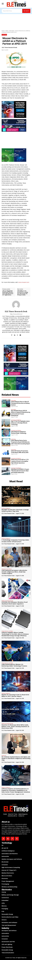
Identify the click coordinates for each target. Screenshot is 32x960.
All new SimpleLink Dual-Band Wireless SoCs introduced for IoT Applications (7, 292)
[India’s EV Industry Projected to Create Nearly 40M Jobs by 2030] (6, 452)
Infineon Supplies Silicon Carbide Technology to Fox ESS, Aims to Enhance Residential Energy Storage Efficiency (15, 634)
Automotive (13, 400)
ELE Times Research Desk (9, 47)
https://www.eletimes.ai (16, 314)
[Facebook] (11, 334)
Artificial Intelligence (6, 508)
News (7, 30)
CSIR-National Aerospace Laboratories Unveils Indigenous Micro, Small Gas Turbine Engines (14, 571)
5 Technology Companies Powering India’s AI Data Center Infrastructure (15, 540)
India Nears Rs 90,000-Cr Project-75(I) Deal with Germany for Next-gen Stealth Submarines (20, 471)
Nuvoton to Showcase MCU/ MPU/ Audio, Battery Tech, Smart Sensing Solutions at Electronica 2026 (15, 726)
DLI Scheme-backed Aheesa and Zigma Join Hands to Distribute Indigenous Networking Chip (16, 758)
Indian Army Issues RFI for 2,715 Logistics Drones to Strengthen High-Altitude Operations (19, 461)
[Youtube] (20, 334)
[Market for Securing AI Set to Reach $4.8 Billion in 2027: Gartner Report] (16, 681)
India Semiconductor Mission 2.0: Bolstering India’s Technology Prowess (14, 665)
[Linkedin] (14, 334)
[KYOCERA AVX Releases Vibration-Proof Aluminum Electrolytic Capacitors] (16, 589)
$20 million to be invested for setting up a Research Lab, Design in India (22, 292)
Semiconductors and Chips (7, 631)
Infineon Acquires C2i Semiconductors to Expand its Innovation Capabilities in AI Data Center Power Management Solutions (16, 790)
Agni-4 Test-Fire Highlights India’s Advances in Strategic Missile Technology (20, 423)
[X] (17, 334)
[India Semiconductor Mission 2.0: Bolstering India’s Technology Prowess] (16, 651)
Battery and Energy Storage (7, 600)
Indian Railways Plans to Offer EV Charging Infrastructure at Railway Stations (20, 403)
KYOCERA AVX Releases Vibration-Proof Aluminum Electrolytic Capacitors (15, 603)
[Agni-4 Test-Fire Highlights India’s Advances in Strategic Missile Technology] (6, 423)
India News (11, 30)
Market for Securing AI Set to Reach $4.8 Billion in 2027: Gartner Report (15, 695)
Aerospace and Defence (16, 430)
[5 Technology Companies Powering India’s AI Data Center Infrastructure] (16, 526)
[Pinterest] (12, 838)
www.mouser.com (23, 282)
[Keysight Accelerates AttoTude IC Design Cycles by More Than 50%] (16, 496)
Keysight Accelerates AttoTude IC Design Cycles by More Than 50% (15, 510)
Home (3, 30)
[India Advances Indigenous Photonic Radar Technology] (6, 433)
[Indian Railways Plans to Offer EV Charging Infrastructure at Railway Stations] (6, 403)
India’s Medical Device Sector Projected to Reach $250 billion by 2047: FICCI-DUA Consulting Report (20, 442)
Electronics (4, 755)
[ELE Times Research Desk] (16, 305)
